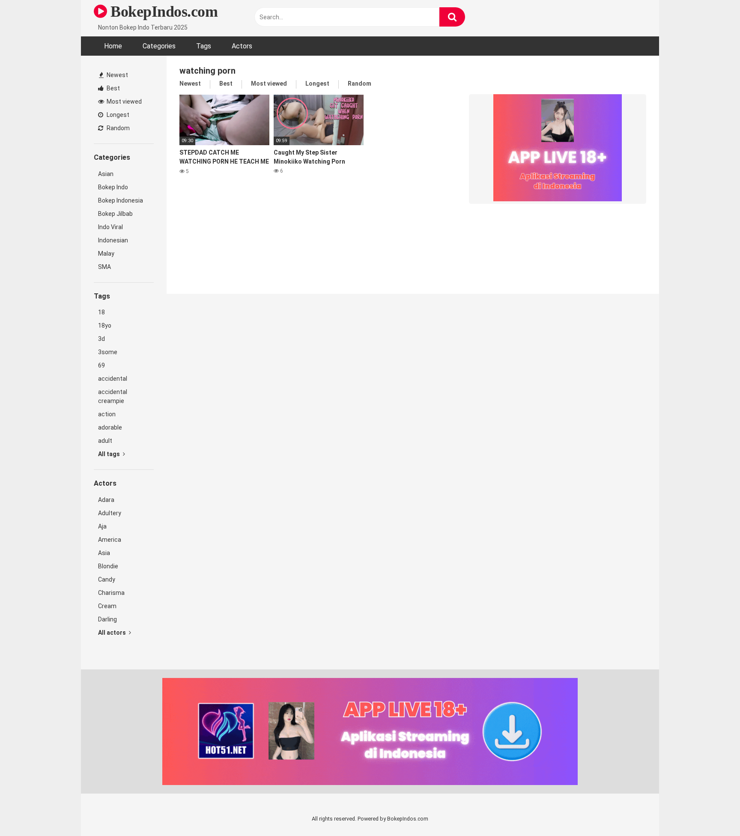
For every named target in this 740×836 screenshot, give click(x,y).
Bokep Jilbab (115, 213)
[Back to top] (711, 810)
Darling (107, 619)
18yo (104, 325)
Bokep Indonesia (120, 200)
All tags (109, 454)
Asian (105, 173)
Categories (159, 46)
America (109, 539)
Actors (242, 46)
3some (107, 352)
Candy (106, 579)
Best (112, 88)
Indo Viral (110, 227)
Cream (107, 606)
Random (117, 128)
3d (101, 338)
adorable (110, 427)
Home (113, 46)
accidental (112, 378)
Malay (106, 253)
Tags (203, 46)
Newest (116, 75)
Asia (104, 552)
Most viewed (123, 101)
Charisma (111, 592)
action (107, 414)
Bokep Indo (113, 187)
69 (101, 365)
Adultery (109, 513)
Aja (102, 526)
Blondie (108, 566)
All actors (112, 632)
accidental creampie (112, 396)
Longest (117, 114)
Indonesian (113, 240)
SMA (104, 266)
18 (101, 312)
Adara (106, 499)
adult (105, 440)
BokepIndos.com (162, 11)
